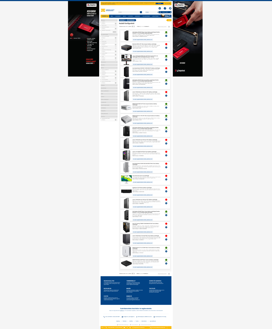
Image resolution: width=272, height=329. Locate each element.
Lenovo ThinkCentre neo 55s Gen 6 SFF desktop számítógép (144, 139)
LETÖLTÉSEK (130, 16)
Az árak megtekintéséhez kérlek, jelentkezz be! (142, 39)
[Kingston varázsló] (170, 8)
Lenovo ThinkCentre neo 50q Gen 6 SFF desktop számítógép (144, 91)
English (170, 0)
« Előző (138, 26)
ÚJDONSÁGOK (118, 16)
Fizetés (137, 321)
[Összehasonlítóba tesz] (166, 36)
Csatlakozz (122, 310)
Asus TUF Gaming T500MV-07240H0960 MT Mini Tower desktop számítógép (145, 224)
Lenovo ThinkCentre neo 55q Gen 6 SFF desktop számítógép (144, 199)
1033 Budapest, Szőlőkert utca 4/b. (145, 316)
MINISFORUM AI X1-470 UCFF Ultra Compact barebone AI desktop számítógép (146, 116)
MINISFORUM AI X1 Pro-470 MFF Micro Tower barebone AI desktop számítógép (146, 248)
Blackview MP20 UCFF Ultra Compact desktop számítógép (144, 44)
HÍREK (112, 16)
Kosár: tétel (165, 12)
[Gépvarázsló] (165, 8)
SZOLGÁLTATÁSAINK (146, 16)
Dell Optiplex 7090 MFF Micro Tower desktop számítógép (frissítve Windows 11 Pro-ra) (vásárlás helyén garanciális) (146, 33)
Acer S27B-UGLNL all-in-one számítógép (140, 175)
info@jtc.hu (125, 316)
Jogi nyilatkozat (153, 321)
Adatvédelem (144, 321)
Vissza (169, 20)
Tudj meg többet (167, 3)
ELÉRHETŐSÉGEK (155, 16)
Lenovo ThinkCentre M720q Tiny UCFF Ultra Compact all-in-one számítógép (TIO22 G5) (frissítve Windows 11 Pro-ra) (145, 56)
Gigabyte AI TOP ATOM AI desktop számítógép (142, 187)
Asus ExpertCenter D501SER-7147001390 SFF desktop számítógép (146, 68)
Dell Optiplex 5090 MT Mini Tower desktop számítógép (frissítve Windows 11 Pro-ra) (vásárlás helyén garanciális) (145, 128)
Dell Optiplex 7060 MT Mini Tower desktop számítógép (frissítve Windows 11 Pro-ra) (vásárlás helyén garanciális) (145, 80)
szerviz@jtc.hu (131, 316)
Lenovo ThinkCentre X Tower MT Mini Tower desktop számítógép (145, 235)
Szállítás (131, 321)
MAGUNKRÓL (137, 16)
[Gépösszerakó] (160, 8)
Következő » (146, 26)
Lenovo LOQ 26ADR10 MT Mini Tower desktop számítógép (144, 151)
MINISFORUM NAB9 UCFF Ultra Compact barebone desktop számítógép (144, 104)
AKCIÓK (124, 16)
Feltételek (124, 321)
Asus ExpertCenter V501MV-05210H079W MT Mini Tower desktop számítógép (145, 164)
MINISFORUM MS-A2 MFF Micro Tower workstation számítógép (145, 259)
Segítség (118, 321)
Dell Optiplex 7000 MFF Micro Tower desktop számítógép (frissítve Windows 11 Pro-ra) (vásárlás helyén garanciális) (146, 212)
